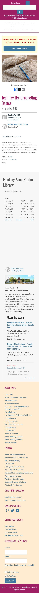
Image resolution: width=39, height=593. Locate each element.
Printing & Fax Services (13, 485)
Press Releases (10, 412)
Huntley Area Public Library (18, 124)
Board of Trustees (12, 433)
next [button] (31, 220)
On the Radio (10, 430)
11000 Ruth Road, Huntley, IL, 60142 (17, 269)
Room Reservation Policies (15, 455)
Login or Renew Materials (12, 15)
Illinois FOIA (9, 464)
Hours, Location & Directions (16, 397)
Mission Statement (12, 404)
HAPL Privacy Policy (12, 461)
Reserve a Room (11, 400)
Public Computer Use (13, 476)
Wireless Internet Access (14, 479)
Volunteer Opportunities (14, 424)
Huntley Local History (13, 497)
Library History (10, 427)
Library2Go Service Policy (14, 467)
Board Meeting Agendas (14, 436)
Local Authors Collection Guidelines (18, 415)
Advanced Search (28, 15)
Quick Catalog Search (19, 18)
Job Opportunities (11, 421)
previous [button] (8, 220)
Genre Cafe (16, 368)
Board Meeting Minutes (14, 439)
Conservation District (20, 325)
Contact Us (9, 394)
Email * (7, 548)
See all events (29, 378)
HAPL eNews (9, 526)
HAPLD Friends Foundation (15, 500)
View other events (19, 48)
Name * (7, 556)
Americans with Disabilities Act (16, 458)
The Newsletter (10, 529)
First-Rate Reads (11, 532)
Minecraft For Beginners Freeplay (20, 346)
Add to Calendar (13, 120)
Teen (11, 156)
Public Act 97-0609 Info (14, 470)
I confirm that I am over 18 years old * (19, 566)
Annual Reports (11, 443)
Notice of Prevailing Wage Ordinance (19, 473)
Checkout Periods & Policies (15, 482)
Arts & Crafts (13, 159)
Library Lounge (10, 418)
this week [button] (19, 220)
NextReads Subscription (14, 535)
